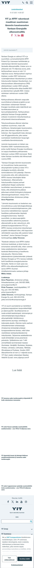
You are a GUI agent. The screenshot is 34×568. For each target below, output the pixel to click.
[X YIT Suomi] (12, 501)
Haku (17, 517)
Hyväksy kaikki (24, 559)
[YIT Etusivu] (5, 2)
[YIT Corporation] (17, 501)
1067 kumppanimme (13, 537)
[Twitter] (15, 35)
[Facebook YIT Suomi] (8, 501)
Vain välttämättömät (9, 559)
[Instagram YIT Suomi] (25, 501)
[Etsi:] (31, 521)
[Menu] (31, 2)
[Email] (22, 35)
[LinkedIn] (19, 35)
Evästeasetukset (17, 565)
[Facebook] (12, 35)
